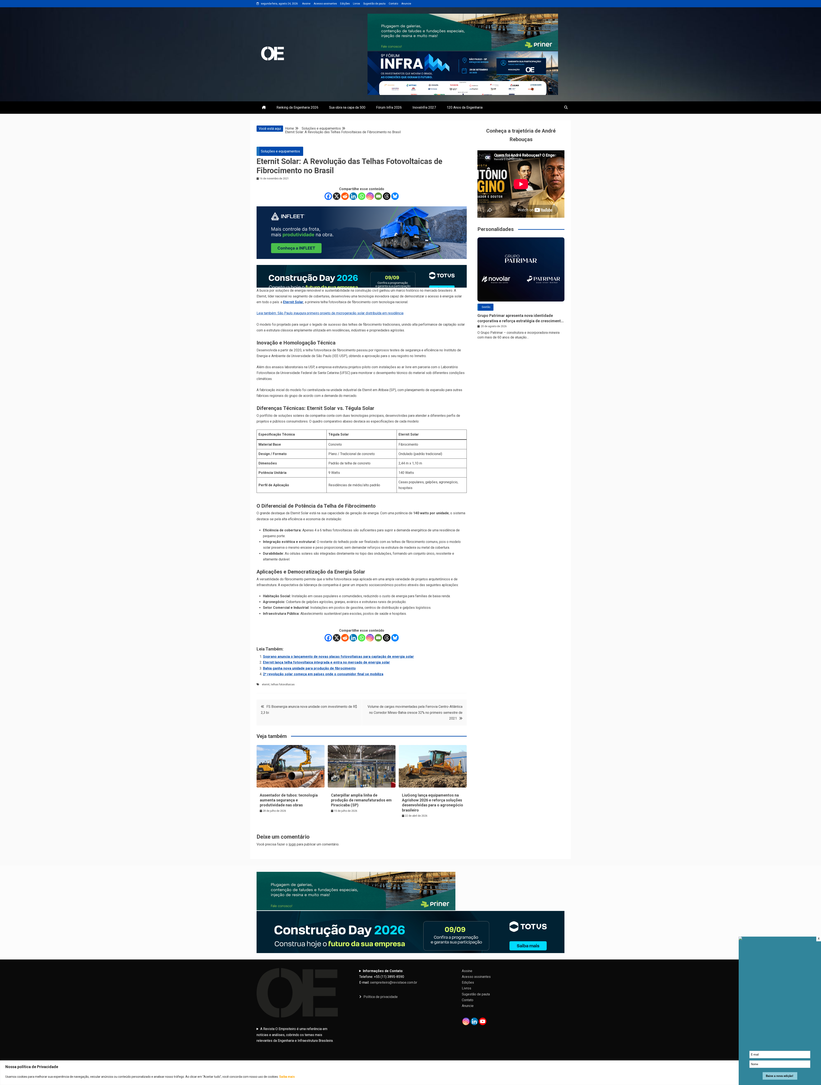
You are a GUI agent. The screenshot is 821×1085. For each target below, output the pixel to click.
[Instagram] (370, 196)
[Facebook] (328, 196)
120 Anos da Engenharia (465, 107)
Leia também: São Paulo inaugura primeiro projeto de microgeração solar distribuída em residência (330, 313)
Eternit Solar (293, 302)
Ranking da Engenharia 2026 (297, 107)
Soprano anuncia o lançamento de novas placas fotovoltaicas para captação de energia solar (338, 657)
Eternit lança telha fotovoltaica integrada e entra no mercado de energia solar (326, 662)
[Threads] (386, 196)
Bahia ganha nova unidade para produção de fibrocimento (309, 668)
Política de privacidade (380, 997)
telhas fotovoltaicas (283, 684)
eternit (266, 684)
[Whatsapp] (361, 196)
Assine (306, 3)
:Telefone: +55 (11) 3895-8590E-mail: (388, 976)
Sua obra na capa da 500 (347, 107)
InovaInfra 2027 (424, 107)
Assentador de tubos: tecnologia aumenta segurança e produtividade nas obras (289, 800)
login (292, 844)
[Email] (378, 196)
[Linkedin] (353, 196)
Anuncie (406, 3)
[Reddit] (345, 196)
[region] (410, 1072)
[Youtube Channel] (482, 1021)
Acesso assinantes (325, 3)
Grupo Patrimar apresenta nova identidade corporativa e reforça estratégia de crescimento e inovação (520, 318)
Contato (393, 3)
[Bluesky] (395, 196)
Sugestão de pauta (374, 3)
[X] (336, 196)
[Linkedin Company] (474, 1021)
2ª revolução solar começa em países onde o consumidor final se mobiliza (323, 674)
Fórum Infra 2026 (389, 107)
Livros (356, 3)
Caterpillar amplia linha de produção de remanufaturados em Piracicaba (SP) (361, 800)
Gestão (486, 307)
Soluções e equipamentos (280, 151)
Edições (345, 3)
